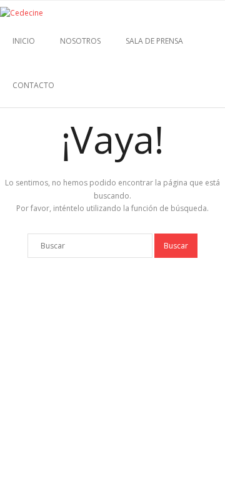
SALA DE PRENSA (154, 41)
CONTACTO (33, 85)
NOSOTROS (80, 41)
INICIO (23, 41)
